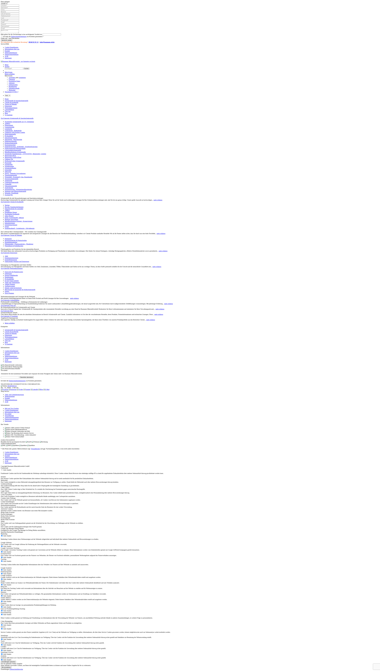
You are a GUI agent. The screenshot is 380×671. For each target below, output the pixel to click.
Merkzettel (12, 90)
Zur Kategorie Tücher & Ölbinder (11, 235)
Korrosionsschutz (10, 145)
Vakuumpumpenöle (11, 186)
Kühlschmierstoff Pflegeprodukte (15, 148)
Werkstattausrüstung (11, 337)
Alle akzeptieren (6, 667)
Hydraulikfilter (9, 279)
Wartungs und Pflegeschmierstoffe (15, 191)
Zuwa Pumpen (9, 293)
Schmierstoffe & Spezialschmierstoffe (16, 330)
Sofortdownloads (14, 88)
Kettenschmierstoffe (11, 143)
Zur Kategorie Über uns (8, 305)
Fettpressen (8, 273)
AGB (6, 56)
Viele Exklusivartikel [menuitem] (17, 437)
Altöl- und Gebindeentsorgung (14, 394)
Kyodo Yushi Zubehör (12, 281)
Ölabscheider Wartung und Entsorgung (17, 261)
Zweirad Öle (9, 195)
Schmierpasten (9, 166)
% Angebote (8, 344)
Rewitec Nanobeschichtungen (14, 207)
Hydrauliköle (9, 136)
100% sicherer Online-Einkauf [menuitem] (20, 428)
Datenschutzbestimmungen (17, 381)
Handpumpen (9, 277)
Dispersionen (9, 125)
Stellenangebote (10, 396)
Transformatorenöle (11, 175)
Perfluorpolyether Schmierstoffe (15, 161)
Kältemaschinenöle (11, 141)
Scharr (7, 226)
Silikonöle (8, 172)
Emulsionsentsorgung (11, 258)
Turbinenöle (8, 180)
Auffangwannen (10, 286)
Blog (6, 342)
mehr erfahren (158, 200)
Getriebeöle (8, 129)
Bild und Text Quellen (12, 408)
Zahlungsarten (13, 85)
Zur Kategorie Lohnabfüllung (10, 300)
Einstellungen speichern (8, 661)
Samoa (7, 291)
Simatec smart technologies (13, 288)
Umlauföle (8, 184)
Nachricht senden (7, 40)
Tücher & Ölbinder (11, 333)
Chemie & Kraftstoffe (11, 332)
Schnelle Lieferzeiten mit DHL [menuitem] (20, 431)
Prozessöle (8, 163)
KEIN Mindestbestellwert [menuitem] (18, 429)
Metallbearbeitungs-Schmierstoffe (15, 152)
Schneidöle (8, 170)
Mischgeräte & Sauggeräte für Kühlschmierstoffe (20, 289)
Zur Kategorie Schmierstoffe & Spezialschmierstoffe (17, 118)
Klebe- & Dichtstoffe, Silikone (14, 218)
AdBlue (7, 210)
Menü (6, 65)
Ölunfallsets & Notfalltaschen (14, 246)
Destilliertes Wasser (11, 212)
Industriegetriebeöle (11, 138)
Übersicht (12, 79)
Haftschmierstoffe (10, 134)
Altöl (6, 256)
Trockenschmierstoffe (11, 179)
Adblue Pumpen (10, 284)
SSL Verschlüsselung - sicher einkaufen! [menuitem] (23, 435)
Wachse (7, 205)
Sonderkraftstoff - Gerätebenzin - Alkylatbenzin (19, 228)
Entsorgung (8, 335)
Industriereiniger (10, 223)
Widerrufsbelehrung (11, 53)
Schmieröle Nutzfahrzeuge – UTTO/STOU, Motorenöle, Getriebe (25, 154)
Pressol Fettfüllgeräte (11, 275)
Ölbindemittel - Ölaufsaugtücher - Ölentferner (19, 244)
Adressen (12, 83)
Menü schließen (10, 74)
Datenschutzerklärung (11, 54)
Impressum (8, 58)
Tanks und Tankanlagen (12, 282)
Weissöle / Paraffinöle (11, 193)
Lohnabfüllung (9, 339)
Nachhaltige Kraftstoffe (12, 214)
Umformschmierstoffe (11, 182)
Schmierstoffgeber (10, 168)
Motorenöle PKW (10, 155)
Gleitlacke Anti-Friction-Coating (15, 132)
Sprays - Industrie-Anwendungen (15, 173)
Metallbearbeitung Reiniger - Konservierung (18, 221)
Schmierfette (9, 164)
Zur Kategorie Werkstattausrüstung (12, 268)
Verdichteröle (9, 188)
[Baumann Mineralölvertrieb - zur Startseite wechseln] (18, 61)
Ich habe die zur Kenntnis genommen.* (23, 36)
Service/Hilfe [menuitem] (10, 51)
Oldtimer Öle (9, 159)
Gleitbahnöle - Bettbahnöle (13, 130)
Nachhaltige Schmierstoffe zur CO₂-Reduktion (19, 122)
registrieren (22, 77)
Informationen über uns (12, 49)
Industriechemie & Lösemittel (14, 209)
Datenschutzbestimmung (18, 36)
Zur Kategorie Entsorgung (9, 253)
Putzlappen (8, 239)
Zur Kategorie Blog (7, 311)
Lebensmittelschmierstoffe (13, 150)
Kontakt (7, 51)
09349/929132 (12, 386)
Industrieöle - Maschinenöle (13, 139)
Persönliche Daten (14, 81)
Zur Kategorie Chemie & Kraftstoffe (12, 202)
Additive (7, 123)
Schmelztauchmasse (11, 225)
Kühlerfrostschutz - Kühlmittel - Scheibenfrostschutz (21, 147)
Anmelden (12, 77)
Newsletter (8, 414)
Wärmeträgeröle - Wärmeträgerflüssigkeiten (18, 189)
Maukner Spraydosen (11, 219)
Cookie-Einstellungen (11, 47)
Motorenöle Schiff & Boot (13, 157)
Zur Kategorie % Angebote (9, 316)
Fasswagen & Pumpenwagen (14, 272)
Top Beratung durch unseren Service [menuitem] (22, 433)
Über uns (7, 340)
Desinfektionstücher (11, 242)
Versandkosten (9, 415)
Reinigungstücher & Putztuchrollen (16, 240)
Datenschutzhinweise (16, 669)
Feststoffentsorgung (11, 260)
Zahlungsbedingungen (12, 417)
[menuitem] (192, 47)
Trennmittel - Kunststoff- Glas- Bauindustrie (18, 177)
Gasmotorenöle (9, 127)
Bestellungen (13, 86)
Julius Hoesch (9, 216)
